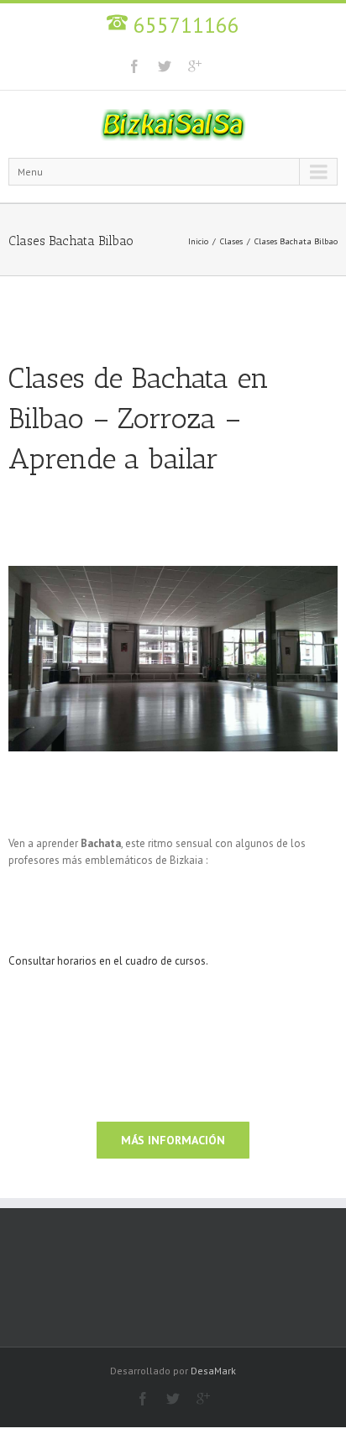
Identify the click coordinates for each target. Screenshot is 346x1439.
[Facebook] (134, 66)
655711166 (183, 25)
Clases (231, 241)
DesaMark (213, 1370)
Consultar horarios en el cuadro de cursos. (108, 961)
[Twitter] (164, 66)
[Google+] (195, 66)
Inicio (198, 241)
